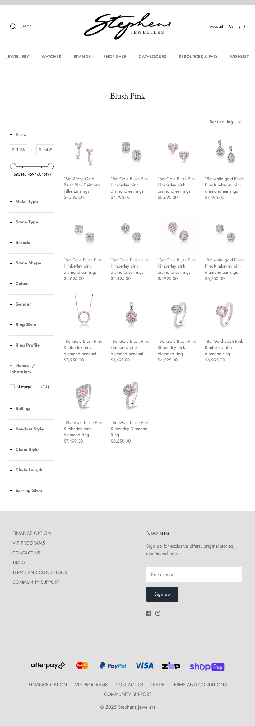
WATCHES (51, 56)
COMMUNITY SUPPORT (35, 582)
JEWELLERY (18, 56)
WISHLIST (239, 56)
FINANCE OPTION (31, 533)
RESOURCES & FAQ (198, 56)
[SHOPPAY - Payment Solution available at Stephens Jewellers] (205, 668)
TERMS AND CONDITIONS (39, 572)
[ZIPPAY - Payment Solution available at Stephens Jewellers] (170, 668)
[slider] (13, 166)
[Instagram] (157, 613)
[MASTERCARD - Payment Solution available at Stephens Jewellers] (81, 668)
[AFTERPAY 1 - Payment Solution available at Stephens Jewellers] (47, 668)
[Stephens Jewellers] (127, 26)
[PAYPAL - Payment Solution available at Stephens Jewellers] (112, 668)
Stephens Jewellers (136, 707)
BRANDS (82, 56)
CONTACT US (26, 552)
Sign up (162, 594)
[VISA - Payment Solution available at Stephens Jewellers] (143, 668)
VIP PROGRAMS (28, 543)
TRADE (19, 562)
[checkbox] (32, 387)
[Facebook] (148, 613)
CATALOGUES (152, 56)
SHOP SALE (114, 56)
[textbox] (21, 150)
